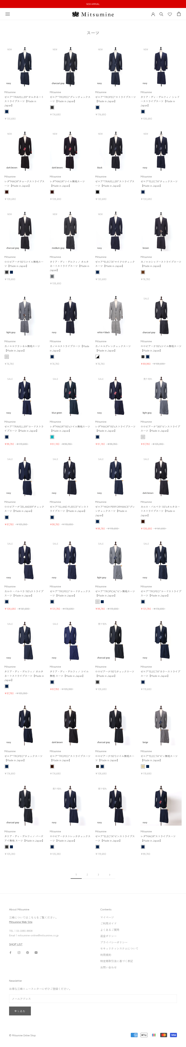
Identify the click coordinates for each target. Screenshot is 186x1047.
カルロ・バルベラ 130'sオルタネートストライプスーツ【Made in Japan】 (160, 511)
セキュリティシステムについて (119, 948)
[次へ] (109, 874)
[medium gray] (52, 276)
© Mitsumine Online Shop (22, 1035)
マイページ (107, 917)
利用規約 (105, 955)
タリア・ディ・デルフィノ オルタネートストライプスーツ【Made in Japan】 (69, 266)
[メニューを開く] (7, 14)
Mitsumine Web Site (20, 922)
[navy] (6, 111)
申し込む (20, 1011)
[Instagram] (19, 952)
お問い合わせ (108, 967)
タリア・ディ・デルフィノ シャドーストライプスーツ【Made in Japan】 (160, 101)
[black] (97, 192)
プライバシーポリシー (114, 942)
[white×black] (97, 356)
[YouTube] (36, 952)
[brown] (142, 272)
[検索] (161, 14)
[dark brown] (6, 192)
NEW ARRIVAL (93, 3)
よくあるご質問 (109, 930)
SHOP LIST (16, 944)
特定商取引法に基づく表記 (116, 961)
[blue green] (52, 436)
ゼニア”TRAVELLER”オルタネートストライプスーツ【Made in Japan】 (24, 101)
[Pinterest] (27, 952)
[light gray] (6, 356)
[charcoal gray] (52, 107)
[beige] (142, 766)
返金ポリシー (108, 936)
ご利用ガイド (108, 923)
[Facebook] (10, 952)
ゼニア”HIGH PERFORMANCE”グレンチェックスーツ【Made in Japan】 (115, 511)
